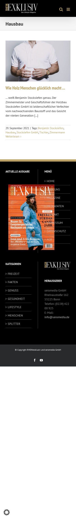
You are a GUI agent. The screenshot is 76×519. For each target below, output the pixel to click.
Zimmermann (57, 132)
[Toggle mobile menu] (68, 9)
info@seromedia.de (56, 317)
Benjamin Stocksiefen (50, 128)
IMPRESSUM (55, 223)
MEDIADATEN (55, 206)
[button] (6, 512)
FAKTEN (13, 282)
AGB (49, 239)
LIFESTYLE (14, 307)
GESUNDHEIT (16, 299)
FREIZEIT (14, 274)
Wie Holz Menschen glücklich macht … (35, 88)
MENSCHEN (15, 315)
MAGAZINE (54, 198)
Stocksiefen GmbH (27, 132)
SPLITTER (14, 324)
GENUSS (13, 290)
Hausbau (10, 132)
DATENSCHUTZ (56, 231)
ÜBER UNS (53, 189)
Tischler (43, 132)
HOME (51, 181)
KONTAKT (53, 214)
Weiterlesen (12, 136)
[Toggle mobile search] (61, 9)
